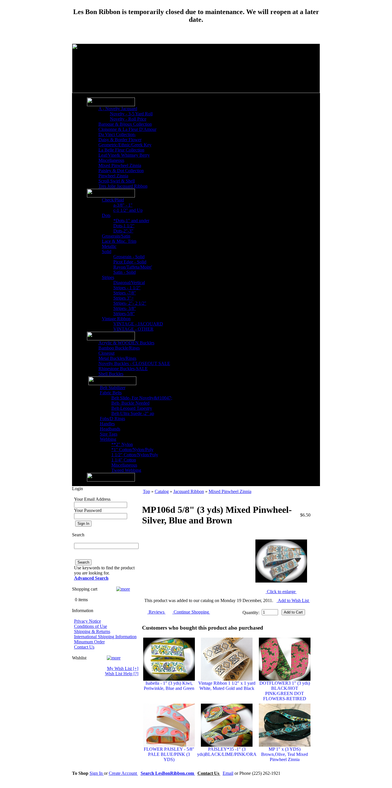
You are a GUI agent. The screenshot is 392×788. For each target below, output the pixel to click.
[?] (121, 673)
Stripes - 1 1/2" (127, 287)
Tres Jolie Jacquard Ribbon (123, 186)
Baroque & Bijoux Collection (125, 124)
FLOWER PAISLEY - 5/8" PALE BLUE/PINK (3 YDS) (169, 754)
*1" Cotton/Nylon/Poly (132, 449)
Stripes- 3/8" (124, 308)
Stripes (108, 277)
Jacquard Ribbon (188, 491)
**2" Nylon (122, 444)
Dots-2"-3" (123, 230)
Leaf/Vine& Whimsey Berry (124, 155)
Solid (106, 251)
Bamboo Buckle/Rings (119, 348)
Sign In (97, 773)
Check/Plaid (113, 199)
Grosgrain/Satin (116, 236)
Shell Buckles (110, 373)
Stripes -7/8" (124, 292)
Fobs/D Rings (112, 418)
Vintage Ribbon (116, 318)
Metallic (109, 246)
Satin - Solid (124, 272)
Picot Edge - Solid (129, 261)
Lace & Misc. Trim (119, 241)
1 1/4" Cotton (123, 459)
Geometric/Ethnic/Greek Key (125, 144)
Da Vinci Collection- (117, 134)
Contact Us (84, 647)
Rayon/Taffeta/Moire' (132, 267)
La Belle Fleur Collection (121, 149)
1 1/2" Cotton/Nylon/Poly (134, 454)
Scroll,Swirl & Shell (116, 180)
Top (146, 491)
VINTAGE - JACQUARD (138, 323)
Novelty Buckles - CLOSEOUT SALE (134, 363)
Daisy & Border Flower (119, 139)
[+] (122, 668)
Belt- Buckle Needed (130, 403)
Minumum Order (89, 641)
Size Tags (108, 434)
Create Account (123, 773)
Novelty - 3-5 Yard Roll (131, 113)
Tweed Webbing (126, 470)
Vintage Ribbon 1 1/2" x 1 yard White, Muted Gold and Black (226, 686)
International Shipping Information (105, 636)
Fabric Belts (111, 392)
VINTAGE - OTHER (133, 329)
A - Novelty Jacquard (117, 108)
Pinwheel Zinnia (113, 175)
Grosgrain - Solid (129, 256)
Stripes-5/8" (124, 313)
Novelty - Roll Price (128, 119)
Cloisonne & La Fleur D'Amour (127, 129)
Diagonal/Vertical (129, 282)
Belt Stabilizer (112, 387)
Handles (107, 423)
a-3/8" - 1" (123, 205)
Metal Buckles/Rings (117, 358)
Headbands (110, 428)
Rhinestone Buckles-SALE (123, 368)
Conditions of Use (90, 626)
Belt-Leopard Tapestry (131, 408)
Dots (106, 215)
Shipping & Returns (92, 631)
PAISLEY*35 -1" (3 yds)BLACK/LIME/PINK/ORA (227, 752)
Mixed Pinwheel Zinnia (119, 165)
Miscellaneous (111, 160)
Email (228, 773)
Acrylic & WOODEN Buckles (126, 342)
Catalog (162, 491)
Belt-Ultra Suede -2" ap (132, 413)
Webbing (108, 439)
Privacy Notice (87, 621)
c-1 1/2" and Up (128, 210)
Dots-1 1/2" (124, 225)
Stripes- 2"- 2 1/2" (129, 303)
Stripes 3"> (123, 298)
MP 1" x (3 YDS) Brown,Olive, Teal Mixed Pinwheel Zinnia (284, 754)
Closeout (106, 353)
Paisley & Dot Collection (121, 170)
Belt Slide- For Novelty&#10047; (141, 397)
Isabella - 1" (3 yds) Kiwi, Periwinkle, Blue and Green (169, 686)
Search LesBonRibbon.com (168, 773)
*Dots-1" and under (131, 220)
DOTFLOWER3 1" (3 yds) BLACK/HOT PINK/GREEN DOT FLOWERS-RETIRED (284, 691)
